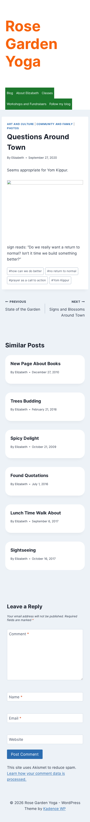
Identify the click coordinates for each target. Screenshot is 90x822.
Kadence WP (54, 808)
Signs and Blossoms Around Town (67, 308)
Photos (13, 128)
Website (16, 739)
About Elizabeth (27, 93)
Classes (47, 93)
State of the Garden (22, 306)
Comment (19, 634)
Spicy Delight (24, 438)
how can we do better (25, 271)
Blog (10, 93)
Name (15, 697)
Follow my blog (60, 104)
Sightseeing (23, 550)
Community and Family (54, 124)
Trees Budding (25, 401)
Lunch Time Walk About (35, 513)
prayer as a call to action (27, 280)
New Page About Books (35, 363)
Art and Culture (20, 124)
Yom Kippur (60, 280)
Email (15, 718)
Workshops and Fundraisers (26, 104)
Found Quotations (29, 475)
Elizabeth (17, 157)
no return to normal (61, 271)
